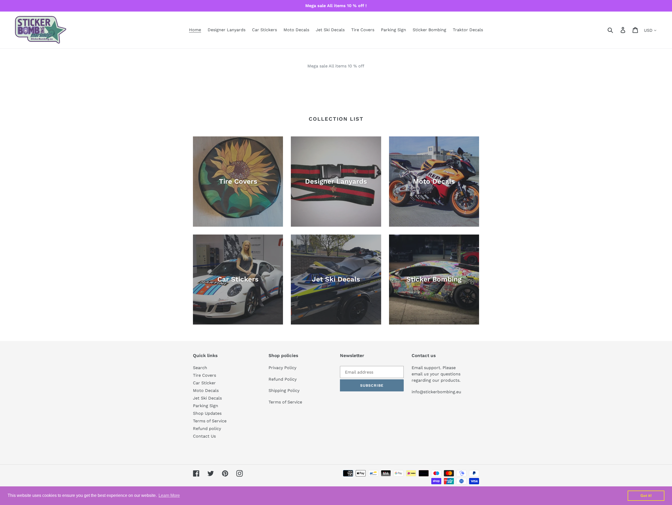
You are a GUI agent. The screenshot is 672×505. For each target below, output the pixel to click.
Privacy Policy (282, 367)
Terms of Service (210, 420)
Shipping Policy (284, 390)
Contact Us (204, 436)
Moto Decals (206, 390)
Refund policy (207, 428)
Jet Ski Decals (207, 398)
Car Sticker (204, 382)
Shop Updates (207, 413)
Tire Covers (204, 375)
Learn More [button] (169, 495)
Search (200, 367)
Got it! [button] (646, 495)
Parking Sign (205, 405)
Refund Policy (283, 379)
